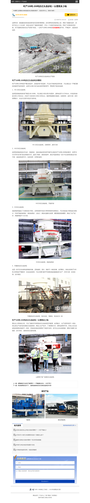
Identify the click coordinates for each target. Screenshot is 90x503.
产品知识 (24, 1)
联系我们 (54, 495)
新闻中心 (17, 1)
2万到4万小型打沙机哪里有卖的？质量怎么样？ (30, 435)
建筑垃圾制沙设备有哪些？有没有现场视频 (28, 440)
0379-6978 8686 (21, 15)
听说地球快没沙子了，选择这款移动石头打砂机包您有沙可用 (34, 385)
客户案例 (48, 495)
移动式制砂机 (61, 420)
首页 (13, 1)
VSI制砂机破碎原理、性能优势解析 (26, 450)
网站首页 (35, 495)
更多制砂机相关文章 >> (69, 425)
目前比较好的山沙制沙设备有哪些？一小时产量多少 (31, 430)
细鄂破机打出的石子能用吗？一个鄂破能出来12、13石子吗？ (35, 383)
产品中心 (41, 495)
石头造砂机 (56, 27)
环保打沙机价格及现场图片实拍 (25, 445)
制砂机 (28, 420)
